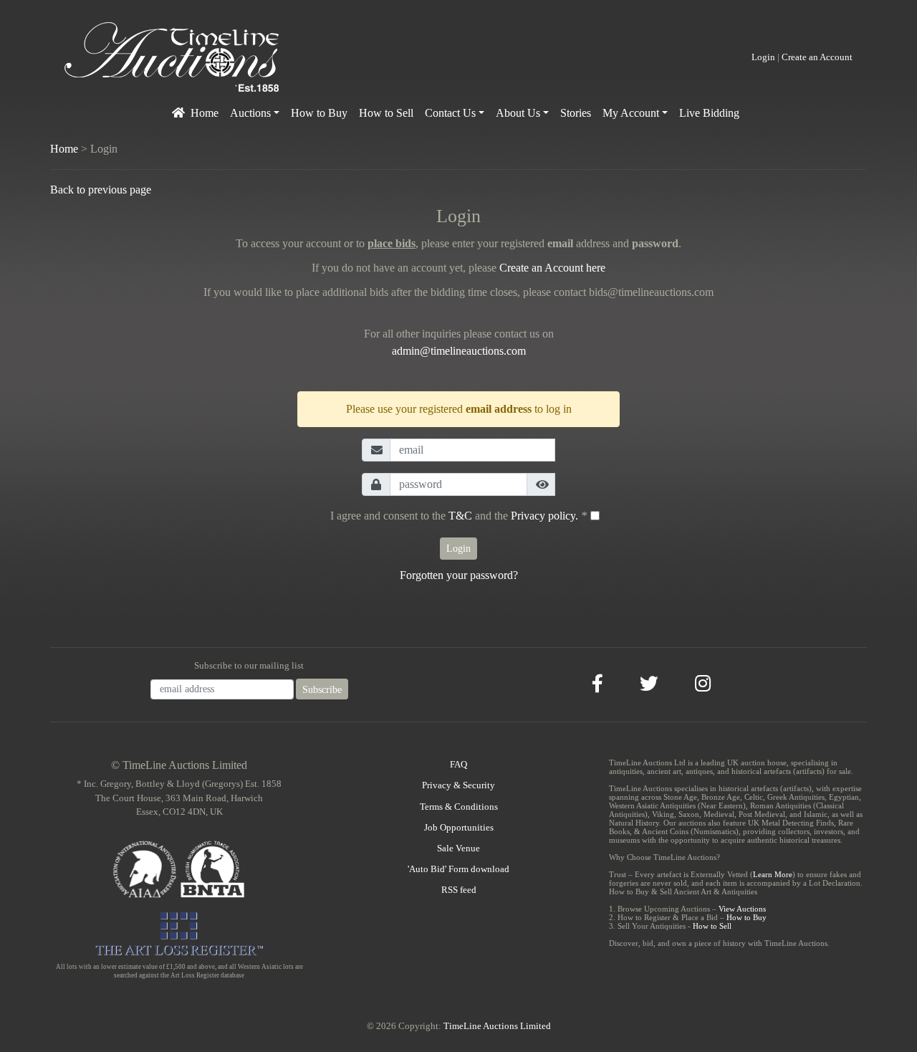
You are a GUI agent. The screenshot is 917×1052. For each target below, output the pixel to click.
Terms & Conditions (459, 807)
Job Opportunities (459, 828)
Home (205, 113)
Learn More (772, 874)
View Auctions (742, 908)
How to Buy (319, 113)
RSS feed (458, 890)
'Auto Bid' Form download (458, 869)
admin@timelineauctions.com (459, 351)
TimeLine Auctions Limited (497, 1026)
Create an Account (817, 57)
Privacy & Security (458, 785)
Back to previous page (100, 189)
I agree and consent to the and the (458, 516)
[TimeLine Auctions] (171, 56)
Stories (575, 113)
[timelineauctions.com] (178, 108)
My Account (630, 113)
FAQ (458, 765)
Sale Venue (458, 848)
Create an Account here (552, 268)
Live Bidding (709, 113)
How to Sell (386, 113)
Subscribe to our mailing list (249, 666)
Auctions (250, 113)
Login (763, 57)
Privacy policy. (544, 516)
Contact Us (450, 113)
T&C (460, 516)
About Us (518, 113)
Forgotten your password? (459, 575)
